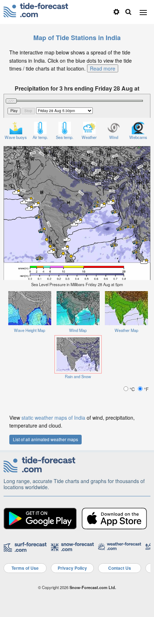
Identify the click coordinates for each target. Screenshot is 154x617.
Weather (89, 137)
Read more (102, 68)
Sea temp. (64, 137)
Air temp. (40, 137)
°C (132, 389)
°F (146, 389)
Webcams (138, 137)
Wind (113, 137)
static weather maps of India (53, 417)
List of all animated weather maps (45, 439)
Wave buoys (16, 137)
